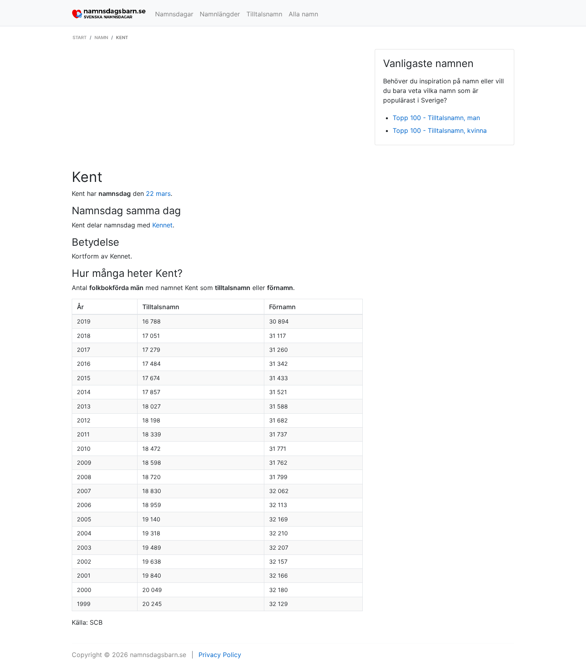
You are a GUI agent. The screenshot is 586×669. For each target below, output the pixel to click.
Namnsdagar (174, 14)
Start (80, 37)
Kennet (162, 225)
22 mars (158, 193)
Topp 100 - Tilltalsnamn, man (436, 118)
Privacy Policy (220, 655)
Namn (101, 37)
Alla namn (303, 14)
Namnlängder (220, 14)
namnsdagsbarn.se (158, 655)
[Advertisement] (217, 109)
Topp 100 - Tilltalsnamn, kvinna (440, 130)
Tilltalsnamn (264, 14)
